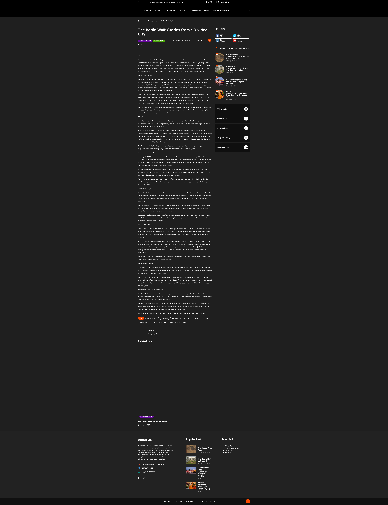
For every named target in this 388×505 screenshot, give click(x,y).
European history (153, 21)
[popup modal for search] (247, 11)
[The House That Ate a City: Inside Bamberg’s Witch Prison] (191, 449)
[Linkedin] (213, 2)
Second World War (146, 322)
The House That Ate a (205, 449)
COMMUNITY (194, 11)
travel (184, 322)
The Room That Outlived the (204, 460)
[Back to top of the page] (248, 501)
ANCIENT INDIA (152, 318)
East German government (190, 318)
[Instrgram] (211, 2)
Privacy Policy (229, 446)
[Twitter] (208, 2)
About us (228, 452)
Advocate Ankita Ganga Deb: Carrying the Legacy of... (237, 95)
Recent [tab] (221, 49)
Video (182, 11)
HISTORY (205, 318)
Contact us (228, 450)
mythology (170, 11)
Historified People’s (221, 11)
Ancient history (231, 78)
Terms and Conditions (232, 448)
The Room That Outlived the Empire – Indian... (237, 69)
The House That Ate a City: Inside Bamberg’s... (238, 57)
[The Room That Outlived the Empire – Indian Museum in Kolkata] (191, 460)
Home (146, 11)
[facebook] (206, 2)
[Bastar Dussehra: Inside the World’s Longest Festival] (191, 470)
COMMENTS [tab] (244, 49)
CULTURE (175, 318)
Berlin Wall (164, 318)
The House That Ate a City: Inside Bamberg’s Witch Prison (165, 2)
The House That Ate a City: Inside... (153, 422)
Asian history (231, 66)
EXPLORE (157, 11)
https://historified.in (153, 334)
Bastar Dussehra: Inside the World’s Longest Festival (236, 82)
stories (158, 322)
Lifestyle (229, 91)
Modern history (159, 40)
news (206, 11)
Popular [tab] (233, 49)
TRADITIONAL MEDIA (171, 322)
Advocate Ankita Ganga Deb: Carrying (204, 487)
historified (176, 40)
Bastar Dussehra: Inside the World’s (202, 473)
